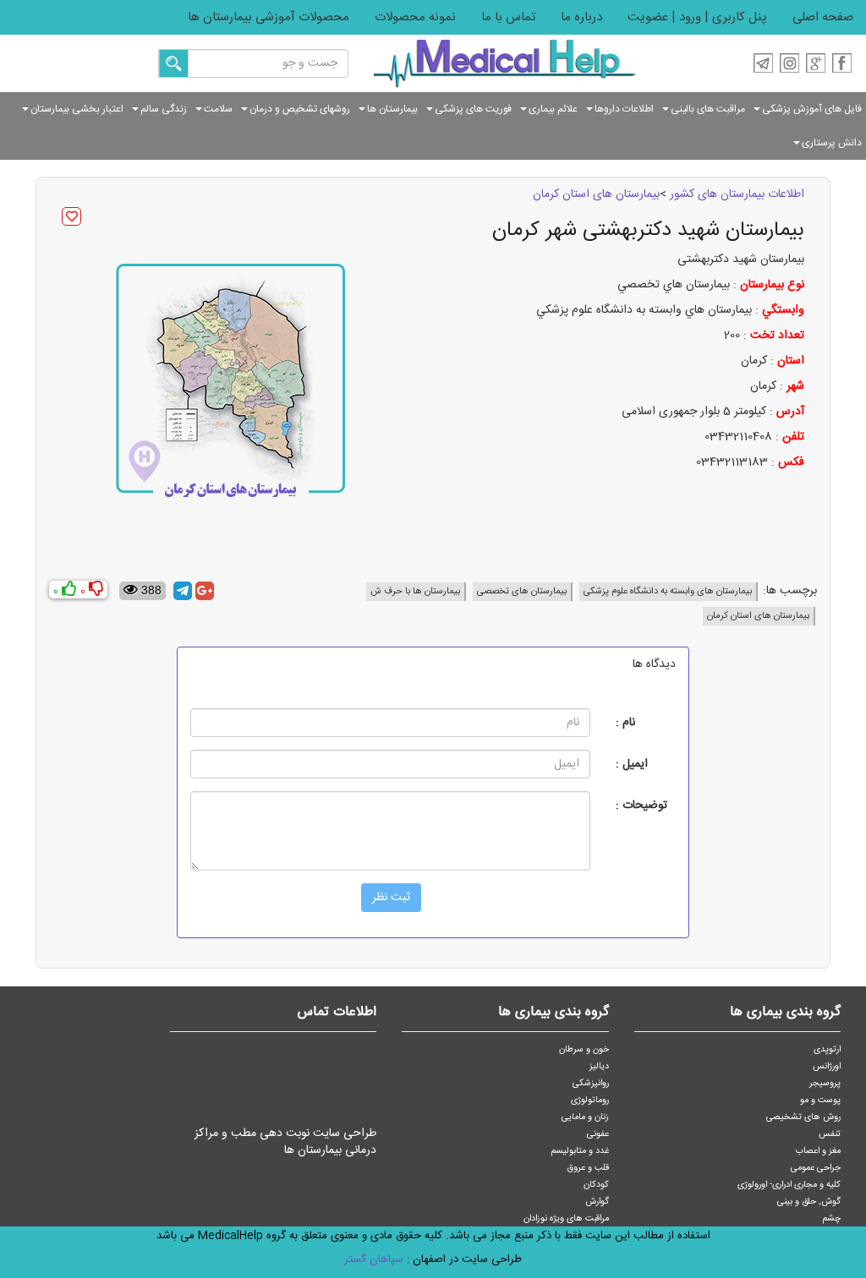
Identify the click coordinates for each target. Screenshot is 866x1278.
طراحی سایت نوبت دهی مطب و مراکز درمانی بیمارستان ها (285, 1142)
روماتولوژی (590, 1100)
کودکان (596, 1184)
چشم (832, 1218)
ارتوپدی (827, 1049)
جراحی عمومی (816, 1168)
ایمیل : (632, 763)
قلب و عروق (588, 1168)
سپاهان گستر (373, 1259)
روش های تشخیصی (803, 1117)
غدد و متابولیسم (580, 1151)
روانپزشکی (591, 1083)
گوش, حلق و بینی (809, 1201)
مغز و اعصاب (818, 1151)
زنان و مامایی (585, 1117)
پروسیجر (825, 1083)
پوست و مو (820, 1100)
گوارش (597, 1201)
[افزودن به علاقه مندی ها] (71, 216)
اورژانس (827, 1066)
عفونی (598, 1134)
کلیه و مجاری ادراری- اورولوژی (789, 1184)
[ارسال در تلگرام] (182, 591)
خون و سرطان (584, 1049)
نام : (625, 722)
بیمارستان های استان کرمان (596, 194)
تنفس (830, 1134)
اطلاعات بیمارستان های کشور (737, 194)
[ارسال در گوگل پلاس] (204, 591)
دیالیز (599, 1066)
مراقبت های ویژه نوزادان (566, 1218)
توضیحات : (641, 804)
